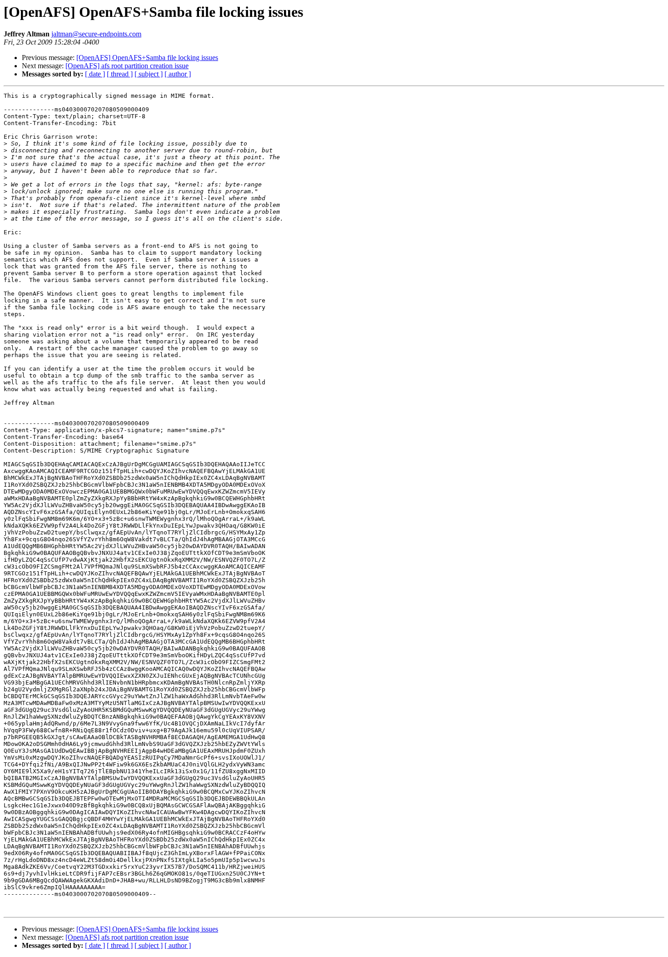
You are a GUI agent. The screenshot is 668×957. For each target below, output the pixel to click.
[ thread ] (120, 74)
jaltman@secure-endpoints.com (96, 34)
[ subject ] (149, 74)
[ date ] (95, 74)
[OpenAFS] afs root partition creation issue (127, 66)
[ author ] (178, 74)
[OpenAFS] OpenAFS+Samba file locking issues (147, 57)
